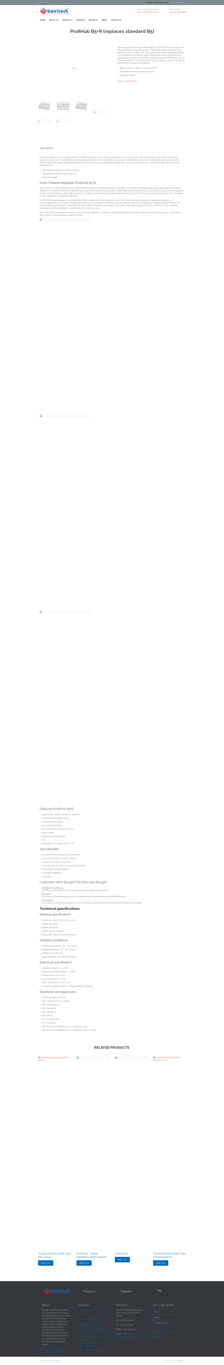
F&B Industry (84, 1314)
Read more (45, 1263)
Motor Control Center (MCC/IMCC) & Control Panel (93, 1331)
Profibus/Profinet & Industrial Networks (90, 1338)
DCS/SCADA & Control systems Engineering (91, 1324)
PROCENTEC (131, 81)
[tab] (46, 148)
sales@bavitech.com (130, 1334)
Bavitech (49, 1361)
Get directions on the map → (127, 1337)
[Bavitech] (54, 10)
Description (46, 148)
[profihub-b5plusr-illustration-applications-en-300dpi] (100, 113)
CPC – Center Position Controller (91, 1350)
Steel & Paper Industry (87, 1319)
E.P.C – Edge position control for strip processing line (91, 1345)
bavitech (57, 1361)
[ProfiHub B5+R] (81, 106)
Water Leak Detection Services (91, 1310)
